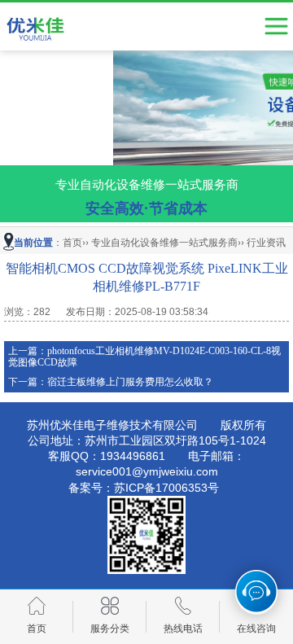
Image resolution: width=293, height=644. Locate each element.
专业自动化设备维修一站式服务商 (164, 243)
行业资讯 (266, 243)
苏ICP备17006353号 (166, 487)
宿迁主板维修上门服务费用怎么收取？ (130, 382)
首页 (72, 243)
